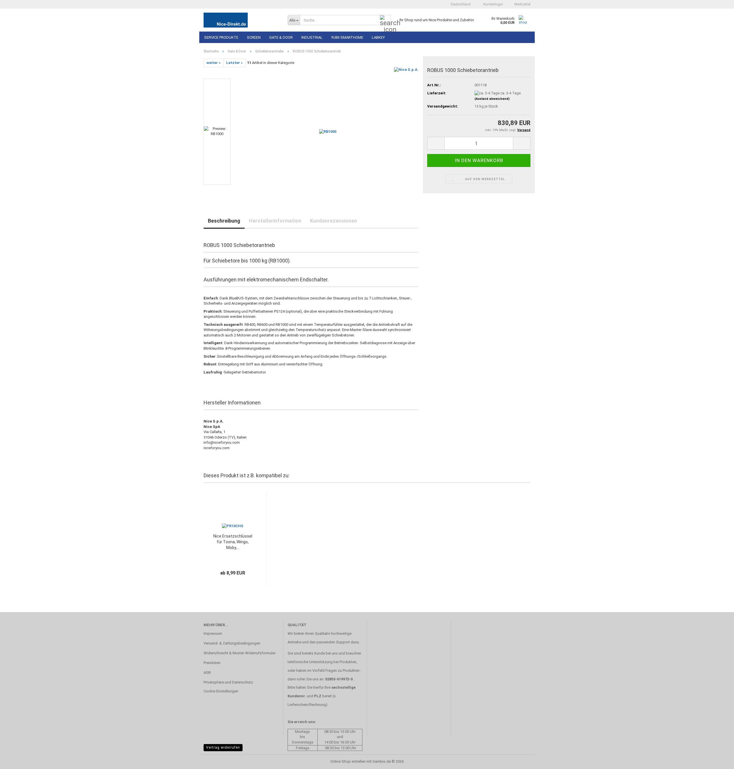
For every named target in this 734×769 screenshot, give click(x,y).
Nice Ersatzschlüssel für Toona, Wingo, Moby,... (232, 542)
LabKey (378, 37)
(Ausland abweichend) (492, 99)
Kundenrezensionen (333, 221)
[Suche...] (385, 20)
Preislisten (212, 663)
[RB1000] (327, 131)
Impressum (213, 633)
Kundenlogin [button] (492, 4)
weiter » (213, 63)
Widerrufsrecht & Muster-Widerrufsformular (240, 653)
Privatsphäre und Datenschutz (228, 682)
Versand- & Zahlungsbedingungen (232, 643)
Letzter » (234, 63)
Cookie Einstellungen (221, 691)
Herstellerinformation (275, 221)
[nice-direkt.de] (241, 20)
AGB (207, 672)
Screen (254, 37)
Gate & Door (281, 37)
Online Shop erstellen (348, 761)
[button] (459, 4)
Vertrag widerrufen (223, 747)
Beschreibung (224, 221)
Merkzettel (521, 4)
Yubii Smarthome (347, 37)
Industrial (312, 37)
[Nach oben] (718, 760)
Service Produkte (221, 37)
